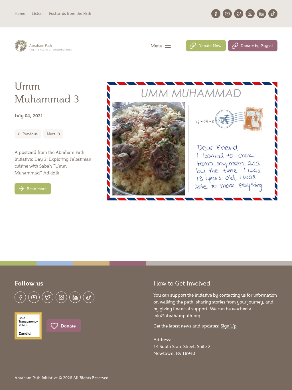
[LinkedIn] (261, 13)
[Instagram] (250, 13)
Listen (37, 13)
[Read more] (33, 188)
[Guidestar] (28, 325)
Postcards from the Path (70, 13)
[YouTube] (227, 13)
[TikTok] (272, 13)
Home (20, 13)
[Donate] (63, 325)
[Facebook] (215, 13)
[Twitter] (238, 13)
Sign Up (229, 326)
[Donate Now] (206, 45)
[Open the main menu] (161, 45)
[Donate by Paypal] (252, 45)
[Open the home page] (44, 46)
